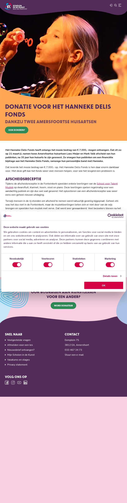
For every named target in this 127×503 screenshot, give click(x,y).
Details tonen (110, 276)
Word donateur (63, 305)
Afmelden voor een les (20, 345)
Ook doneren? (16, 130)
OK (103, 285)
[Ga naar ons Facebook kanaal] (7, 382)
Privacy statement (17, 364)
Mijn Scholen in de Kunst (21, 355)
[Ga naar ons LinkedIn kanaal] (25, 382)
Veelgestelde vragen (19, 340)
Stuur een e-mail (74, 355)
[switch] (48, 264)
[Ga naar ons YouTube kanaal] (19, 382)
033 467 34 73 (73, 350)
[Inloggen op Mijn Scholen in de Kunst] (111, 5)
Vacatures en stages (18, 359)
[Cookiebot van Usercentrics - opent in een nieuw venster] (109, 216)
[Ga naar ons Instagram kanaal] (13, 382)
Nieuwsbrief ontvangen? (20, 350)
